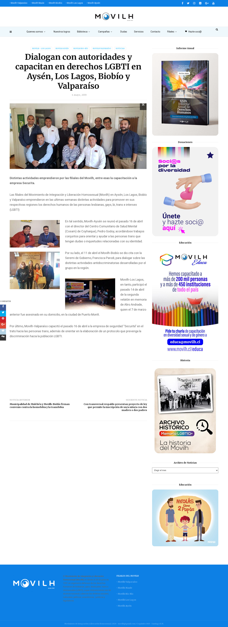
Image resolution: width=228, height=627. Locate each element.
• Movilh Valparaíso (18, 3)
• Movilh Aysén (93, 3)
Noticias (120, 48)
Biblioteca (82, 31)
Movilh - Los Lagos (41, 48)
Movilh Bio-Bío (80, 48)
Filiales (170, 31)
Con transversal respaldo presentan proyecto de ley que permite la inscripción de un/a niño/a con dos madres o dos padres (115, 407)
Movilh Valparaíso (102, 48)
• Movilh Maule (37, 3)
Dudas (123, 31)
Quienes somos (35, 31)
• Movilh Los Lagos (74, 3)
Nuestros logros (62, 31)
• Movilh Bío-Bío (55, 3)
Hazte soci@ (193, 31)
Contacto (155, 31)
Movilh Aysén (62, 48)
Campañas (104, 31)
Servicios (139, 31)
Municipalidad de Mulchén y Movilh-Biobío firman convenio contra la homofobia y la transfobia (40, 406)
